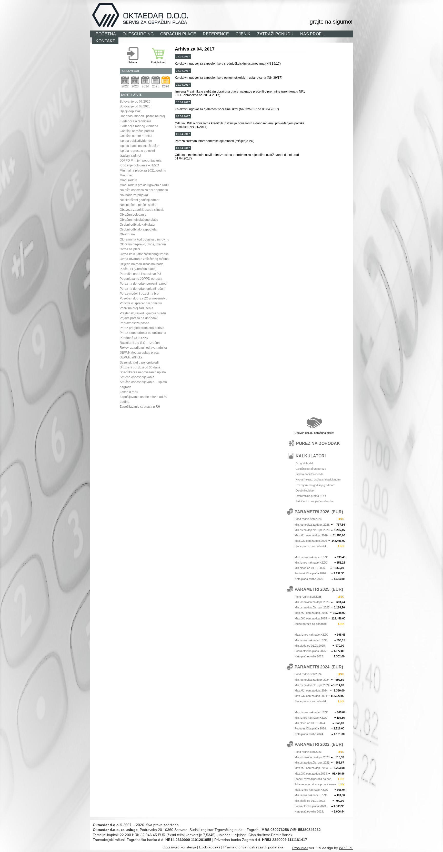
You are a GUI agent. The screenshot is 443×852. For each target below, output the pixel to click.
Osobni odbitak (305, 490)
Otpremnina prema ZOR (311, 495)
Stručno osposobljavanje (137, 377)
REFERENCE (216, 34)
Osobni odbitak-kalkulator (137, 224)
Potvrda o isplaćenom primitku (141, 303)
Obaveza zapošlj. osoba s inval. (142, 210)
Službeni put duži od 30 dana (140, 367)
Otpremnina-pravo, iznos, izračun (143, 244)
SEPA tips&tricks (131, 357)
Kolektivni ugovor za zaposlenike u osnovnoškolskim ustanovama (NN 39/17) (228, 77)
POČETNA (106, 34)
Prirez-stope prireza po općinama (143, 333)
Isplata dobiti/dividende (136, 141)
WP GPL (346, 848)
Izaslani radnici (130, 155)
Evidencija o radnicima (136, 121)
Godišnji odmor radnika (136, 136)
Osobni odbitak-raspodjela (138, 229)
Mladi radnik (128, 180)
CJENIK (243, 34)
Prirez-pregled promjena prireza (142, 328)
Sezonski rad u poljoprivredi (139, 362)
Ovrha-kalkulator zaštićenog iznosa (144, 254)
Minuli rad (127, 175)
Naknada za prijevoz (134, 195)
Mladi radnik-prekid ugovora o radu (144, 185)
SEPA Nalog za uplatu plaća (139, 352)
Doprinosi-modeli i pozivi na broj (142, 116)
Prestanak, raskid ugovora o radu (143, 313)
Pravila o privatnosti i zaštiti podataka (253, 847)
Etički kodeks (210, 847)
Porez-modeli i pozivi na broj (139, 293)
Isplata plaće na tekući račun (139, 146)
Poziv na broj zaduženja (136, 308)
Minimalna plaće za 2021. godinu (143, 170)
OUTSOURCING (138, 34)
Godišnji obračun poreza (137, 131)
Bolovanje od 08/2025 (135, 106)
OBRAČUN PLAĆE (178, 34)
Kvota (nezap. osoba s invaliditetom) (318, 479)
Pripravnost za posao (134, 323)
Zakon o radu (129, 392)
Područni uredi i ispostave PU (140, 274)
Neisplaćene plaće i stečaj (138, 205)
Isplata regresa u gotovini (137, 151)
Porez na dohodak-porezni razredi (143, 283)
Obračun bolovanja (133, 214)
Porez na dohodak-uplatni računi (142, 288)
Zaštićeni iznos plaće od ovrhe (315, 501)
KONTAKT (105, 40)
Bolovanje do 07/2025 (135, 101)
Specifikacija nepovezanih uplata (143, 372)
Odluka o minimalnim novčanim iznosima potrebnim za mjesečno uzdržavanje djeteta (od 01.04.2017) (237, 156)
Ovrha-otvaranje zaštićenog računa (144, 259)
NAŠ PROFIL (312, 34)
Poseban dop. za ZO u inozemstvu (143, 298)
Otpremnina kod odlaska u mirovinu (144, 239)
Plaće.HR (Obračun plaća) (138, 269)
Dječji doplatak (130, 111)
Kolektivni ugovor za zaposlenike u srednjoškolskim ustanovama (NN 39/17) (228, 63)
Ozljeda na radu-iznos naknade (142, 264)
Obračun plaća (259, 6)
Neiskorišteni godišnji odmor (139, 200)
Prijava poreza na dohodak (138, 318)
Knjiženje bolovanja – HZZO (139, 165)
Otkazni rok (127, 234)
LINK (341, 518)
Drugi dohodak (305, 463)
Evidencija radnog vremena (139, 126)
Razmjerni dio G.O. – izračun (140, 343)
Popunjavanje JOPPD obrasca (141, 278)
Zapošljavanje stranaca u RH (140, 406)
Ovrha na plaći (130, 249)
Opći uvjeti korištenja (179, 847)
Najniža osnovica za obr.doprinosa (144, 190)
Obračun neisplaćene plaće (139, 220)
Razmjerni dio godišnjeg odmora (315, 485)
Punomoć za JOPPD (134, 338)
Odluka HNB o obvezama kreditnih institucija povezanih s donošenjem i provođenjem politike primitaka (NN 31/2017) (239, 125)
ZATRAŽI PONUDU (275, 34)
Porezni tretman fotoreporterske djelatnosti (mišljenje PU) (214, 141)
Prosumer (300, 848)
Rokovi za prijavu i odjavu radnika (143, 347)
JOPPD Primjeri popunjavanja (141, 160)
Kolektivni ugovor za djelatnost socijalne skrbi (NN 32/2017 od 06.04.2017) (227, 109)
